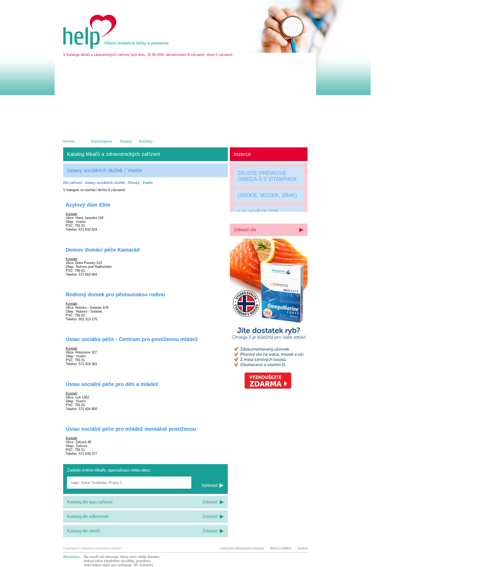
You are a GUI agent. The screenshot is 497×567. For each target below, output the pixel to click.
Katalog (125, 141)
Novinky (69, 141)
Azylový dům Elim (88, 205)
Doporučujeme (101, 141)
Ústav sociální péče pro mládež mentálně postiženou (131, 429)
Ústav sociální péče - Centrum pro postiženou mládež (132, 339)
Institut (302, 548)
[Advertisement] (185, 95)
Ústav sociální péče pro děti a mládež (112, 384)
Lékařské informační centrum (242, 548)
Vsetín (148, 183)
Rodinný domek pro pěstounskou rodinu (115, 294)
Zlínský (134, 183)
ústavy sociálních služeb (105, 183)
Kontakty (146, 141)
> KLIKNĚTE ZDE (258, 212)
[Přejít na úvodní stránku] (116, 48)
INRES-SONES (280, 548)
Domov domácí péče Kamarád (103, 250)
